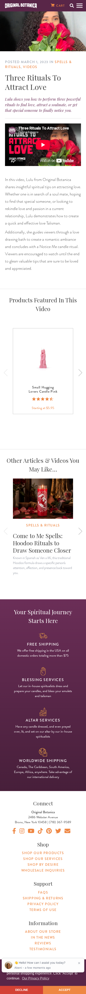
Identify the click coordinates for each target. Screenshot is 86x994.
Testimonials (43, 949)
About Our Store (43, 931)
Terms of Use (43, 909)
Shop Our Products (43, 853)
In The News (43, 937)
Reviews (43, 943)
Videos (30, 67)
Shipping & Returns (43, 898)
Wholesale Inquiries (43, 870)
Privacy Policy (42, 904)
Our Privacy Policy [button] (35, 978)
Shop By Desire (43, 864)
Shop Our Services (43, 858)
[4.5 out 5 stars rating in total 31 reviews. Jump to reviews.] (43, 399)
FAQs (43, 892)
